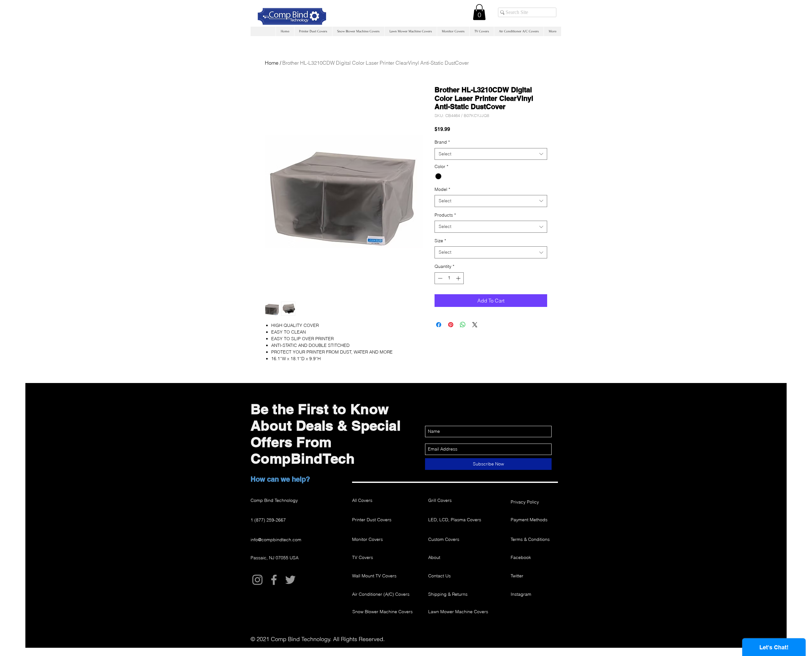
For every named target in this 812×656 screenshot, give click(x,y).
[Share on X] (475, 324)
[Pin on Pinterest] (451, 324)
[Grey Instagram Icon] (257, 580)
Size (440, 241)
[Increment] (459, 278)
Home (271, 63)
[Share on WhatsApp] (463, 324)
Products (445, 215)
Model (442, 189)
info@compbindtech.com (276, 539)
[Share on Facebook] (438, 324)
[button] (479, 12)
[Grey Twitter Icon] (290, 580)
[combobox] (491, 154)
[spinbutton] (449, 278)
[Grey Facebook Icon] (274, 580)
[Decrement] (439, 278)
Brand (442, 142)
